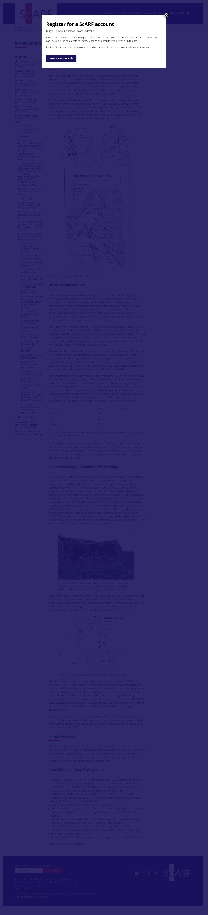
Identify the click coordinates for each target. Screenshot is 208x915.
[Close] (166, 15)
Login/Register (59, 58)
